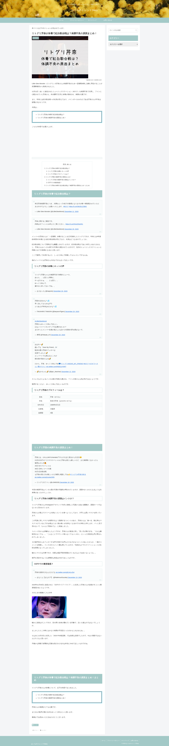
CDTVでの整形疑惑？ (55, 182)
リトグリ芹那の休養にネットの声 (58, 171)
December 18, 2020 (67, 482)
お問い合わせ (134, 740)
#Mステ (66, 206)
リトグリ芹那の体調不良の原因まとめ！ (58, 177)
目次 (64, 164)
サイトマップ (125, 740)
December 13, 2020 (75, 577)
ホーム (103, 740)
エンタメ (36, 725)
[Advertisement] (67, 142)
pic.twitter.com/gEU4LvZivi (65, 572)
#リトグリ (64, 364)
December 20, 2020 (72, 229)
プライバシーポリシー (113, 740)
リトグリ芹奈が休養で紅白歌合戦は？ (58, 168)
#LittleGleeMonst (41, 321)
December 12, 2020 (68, 372)
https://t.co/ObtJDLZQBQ (78, 206)
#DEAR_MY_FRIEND (75, 364)
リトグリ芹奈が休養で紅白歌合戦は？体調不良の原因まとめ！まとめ (68, 185)
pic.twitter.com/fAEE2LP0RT (56, 367)
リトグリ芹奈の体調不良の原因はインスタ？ (62, 180)
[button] (136, 30)
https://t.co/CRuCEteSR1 (74, 224)
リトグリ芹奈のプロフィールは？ (58, 174)
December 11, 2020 (71, 211)
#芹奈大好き (81, 474)
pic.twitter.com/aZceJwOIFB (44, 477)
